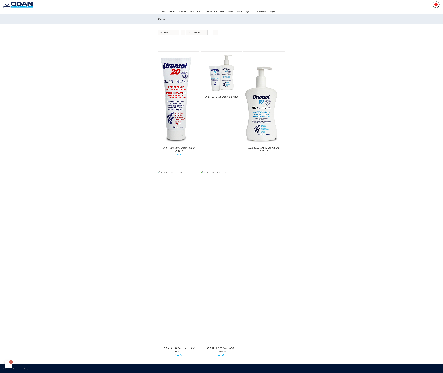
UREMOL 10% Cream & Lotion (221, 96)
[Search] (278, 11)
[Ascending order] (183, 32)
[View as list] (215, 32)
